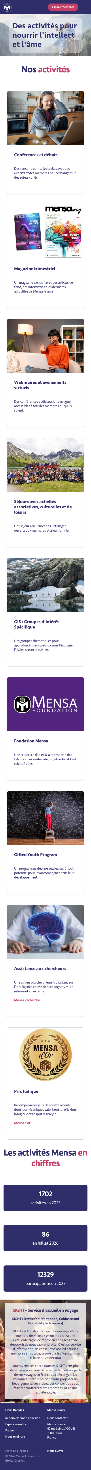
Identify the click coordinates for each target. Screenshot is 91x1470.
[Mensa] (7, 7)
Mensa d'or (22, 1123)
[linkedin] (50, 1460)
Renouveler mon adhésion (22, 1418)
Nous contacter (57, 1418)
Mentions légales (16, 1451)
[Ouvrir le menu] (84, 7)
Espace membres (63, 7)
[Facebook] (53, 1460)
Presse (9, 1430)
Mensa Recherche (27, 1000)
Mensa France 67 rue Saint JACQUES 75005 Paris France (61, 1430)
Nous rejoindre (15, 1437)
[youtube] (57, 1460)
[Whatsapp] (60, 1460)
